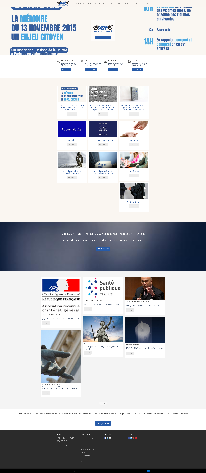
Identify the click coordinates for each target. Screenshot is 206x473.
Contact (143, 3)
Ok (148, 471)
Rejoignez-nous (103, 423)
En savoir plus (71, 113)
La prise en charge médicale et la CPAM (103, 172)
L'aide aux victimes (91, 69)
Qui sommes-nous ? (80, 3)
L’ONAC (82, 461)
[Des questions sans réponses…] (103, 329)
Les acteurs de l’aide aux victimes (101, 3)
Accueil (72, 3)
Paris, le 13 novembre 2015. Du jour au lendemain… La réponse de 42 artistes (103, 107)
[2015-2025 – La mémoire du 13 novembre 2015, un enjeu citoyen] (72, 94)
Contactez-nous (137, 69)
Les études (134, 171)
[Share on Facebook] (129, 438)
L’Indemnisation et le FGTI (86, 444)
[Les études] (134, 160)
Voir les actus (113, 69)
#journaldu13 (71, 140)
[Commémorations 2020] (103, 129)
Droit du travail (134, 202)
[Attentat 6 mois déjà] (145, 330)
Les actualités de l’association (116, 3)
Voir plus (103, 403)
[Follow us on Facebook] (105, 438)
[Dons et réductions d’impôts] (61, 295)
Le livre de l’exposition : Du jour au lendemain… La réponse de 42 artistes (134, 107)
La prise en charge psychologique (72, 172)
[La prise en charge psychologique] (72, 160)
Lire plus (46, 323)
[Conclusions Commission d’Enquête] (145, 288)
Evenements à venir (128, 3)
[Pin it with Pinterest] (136, 438)
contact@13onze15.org (62, 445)
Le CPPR (134, 140)
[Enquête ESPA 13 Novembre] (103, 288)
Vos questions (89, 3)
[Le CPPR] (134, 129)
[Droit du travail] (134, 191)
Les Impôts (83, 452)
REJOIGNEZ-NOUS (103, 38)
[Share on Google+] (133, 438)
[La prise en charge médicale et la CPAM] (103, 160)
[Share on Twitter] (131, 438)
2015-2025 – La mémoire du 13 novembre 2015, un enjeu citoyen (72, 107)
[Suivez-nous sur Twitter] (107, 438)
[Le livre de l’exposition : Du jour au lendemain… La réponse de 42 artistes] (134, 94)
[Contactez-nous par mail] (110, 438)
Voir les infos (66, 69)
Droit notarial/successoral (86, 455)
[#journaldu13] (72, 129)
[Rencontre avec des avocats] (61, 356)
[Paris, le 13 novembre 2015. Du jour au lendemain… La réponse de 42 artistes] (103, 94)
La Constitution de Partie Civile (87, 449)
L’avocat (82, 446)
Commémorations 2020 (103, 140)
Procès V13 (137, 3)
